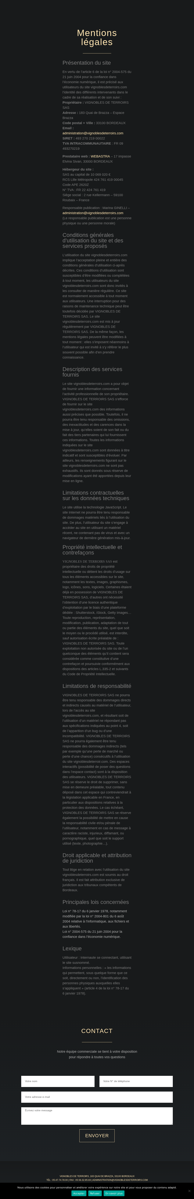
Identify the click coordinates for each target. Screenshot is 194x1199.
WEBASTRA (100, 156)
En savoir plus (114, 1193)
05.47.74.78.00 (60, 1180)
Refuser (95, 1193)
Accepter (78, 1193)
